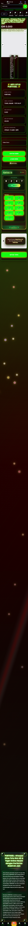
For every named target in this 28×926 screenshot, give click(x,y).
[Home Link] (11, 2)
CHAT (25, 924)
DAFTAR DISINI (14, 153)
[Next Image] (25, 45)
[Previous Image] (3, 45)
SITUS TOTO (14, 255)
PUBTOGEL (11, 874)
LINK (19, 924)
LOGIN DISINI (14, 159)
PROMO (2, 924)
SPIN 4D (14, 185)
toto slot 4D (8, 876)
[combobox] (12, 6)
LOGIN (8, 924)
